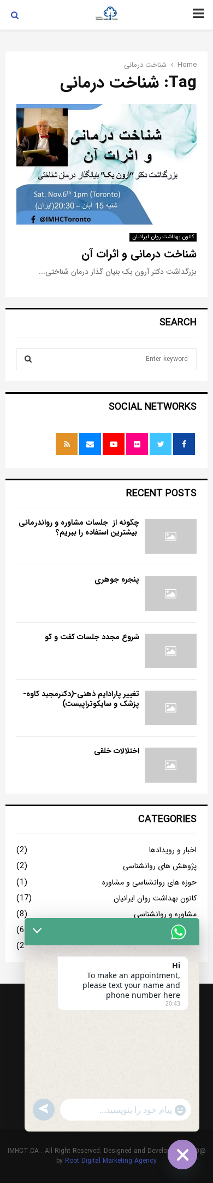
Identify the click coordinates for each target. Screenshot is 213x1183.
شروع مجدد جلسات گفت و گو (92, 637)
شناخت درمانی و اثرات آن (139, 253)
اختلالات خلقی (116, 751)
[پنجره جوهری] (171, 593)
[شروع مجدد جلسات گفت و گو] (171, 651)
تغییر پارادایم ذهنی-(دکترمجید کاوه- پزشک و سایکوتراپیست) (81, 699)
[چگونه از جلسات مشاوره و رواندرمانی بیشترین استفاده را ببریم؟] (171, 536)
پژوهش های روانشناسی (160, 866)
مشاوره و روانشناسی (165, 914)
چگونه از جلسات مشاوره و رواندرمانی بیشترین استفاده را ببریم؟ (79, 527)
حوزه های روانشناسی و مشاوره (149, 882)
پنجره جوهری (116, 579)
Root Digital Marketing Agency (111, 1161)
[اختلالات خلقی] (171, 765)
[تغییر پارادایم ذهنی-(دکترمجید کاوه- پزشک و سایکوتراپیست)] (171, 708)
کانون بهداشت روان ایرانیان (163, 237)
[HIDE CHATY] (182, 1154)
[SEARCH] (28, 359)
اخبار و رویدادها (173, 850)
